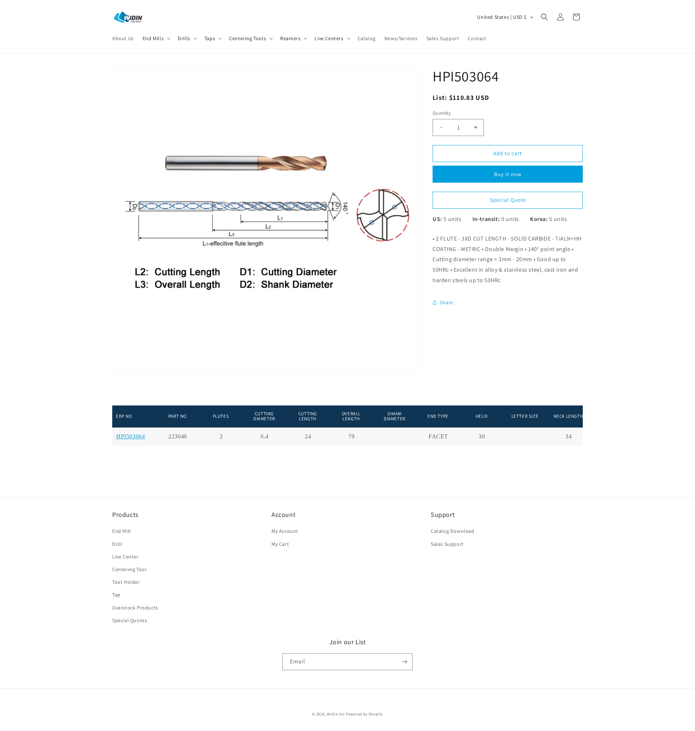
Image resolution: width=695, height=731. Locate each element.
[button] (155, 38)
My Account (284, 531)
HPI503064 (130, 436)
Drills (184, 38)
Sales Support (447, 544)
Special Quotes (129, 620)
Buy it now (508, 173)
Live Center (125, 556)
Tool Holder (126, 582)
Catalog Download (453, 531)
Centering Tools (247, 38)
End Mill (121, 531)
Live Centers (329, 38)
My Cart (280, 544)
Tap (116, 594)
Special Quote (508, 199)
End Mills (153, 38)
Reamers (290, 38)
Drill (117, 544)
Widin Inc (336, 714)
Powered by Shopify (364, 714)
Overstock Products (135, 607)
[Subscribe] (404, 661)
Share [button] (446, 302)
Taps (210, 38)
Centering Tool (129, 569)
